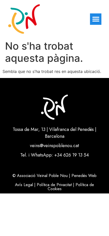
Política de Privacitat (54, 185)
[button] (95, 19)
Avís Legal (24, 185)
